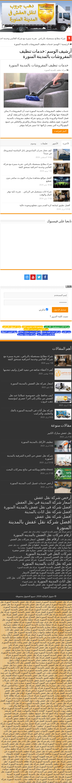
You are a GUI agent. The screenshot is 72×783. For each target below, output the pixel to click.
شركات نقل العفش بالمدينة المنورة (25, 557)
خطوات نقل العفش (29, 545)
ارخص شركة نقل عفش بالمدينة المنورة (56, 532)
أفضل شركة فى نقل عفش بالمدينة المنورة (37, 507)
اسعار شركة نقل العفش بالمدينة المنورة (32, 383)
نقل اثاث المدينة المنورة (54, 581)
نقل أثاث (21, 577)
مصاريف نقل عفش (35, 577)
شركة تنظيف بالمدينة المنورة (55, 70)
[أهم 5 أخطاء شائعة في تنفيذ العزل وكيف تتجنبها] (63, 374)
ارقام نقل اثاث (65, 539)
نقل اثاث (11, 577)
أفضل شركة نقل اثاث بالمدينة (48, 511)
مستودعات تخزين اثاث (32, 327)
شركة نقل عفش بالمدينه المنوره (59, 575)
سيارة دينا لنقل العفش (63, 550)
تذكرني (42, 309)
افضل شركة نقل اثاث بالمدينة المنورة (43, 542)
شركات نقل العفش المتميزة (57, 557)
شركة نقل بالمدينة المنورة (27, 567)
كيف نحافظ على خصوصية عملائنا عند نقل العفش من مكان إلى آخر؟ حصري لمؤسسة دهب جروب (30, 398)
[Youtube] (33, 277)
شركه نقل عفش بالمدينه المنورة (59, 578)
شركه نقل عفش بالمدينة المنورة (33, 575)
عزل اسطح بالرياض (11, 327)
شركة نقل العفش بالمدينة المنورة (54, 567)
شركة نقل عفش (63, 570)
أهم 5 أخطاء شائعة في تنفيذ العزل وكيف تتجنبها (28, 369)
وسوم (33, 143)
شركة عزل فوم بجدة (51, 332)
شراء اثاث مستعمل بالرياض (57, 327)
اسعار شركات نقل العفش (22, 539)
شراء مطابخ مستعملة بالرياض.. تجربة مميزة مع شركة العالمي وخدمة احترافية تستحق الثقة (28, 358)
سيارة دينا (21, 548)
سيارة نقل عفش (45, 550)
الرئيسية (65, 44)
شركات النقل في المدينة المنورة (48, 554)
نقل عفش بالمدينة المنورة (32, 584)
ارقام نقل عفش (48, 539)
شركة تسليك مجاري (26, 334)
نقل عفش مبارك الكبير (59, 433)
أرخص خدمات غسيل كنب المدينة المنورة (31, 483)
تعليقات (44, 143)
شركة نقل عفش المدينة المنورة (41, 570)
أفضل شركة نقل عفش (53, 516)
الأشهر (55, 143)
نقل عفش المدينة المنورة (59, 584)
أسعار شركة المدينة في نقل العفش (43, 502)
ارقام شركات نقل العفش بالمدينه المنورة (42, 535)
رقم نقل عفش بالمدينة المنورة (41, 547)
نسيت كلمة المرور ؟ (59, 316)
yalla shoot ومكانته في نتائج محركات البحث (29, 469)
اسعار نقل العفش (64, 542)
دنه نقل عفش (13, 545)
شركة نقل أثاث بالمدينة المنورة (46, 563)
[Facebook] (45, 277)
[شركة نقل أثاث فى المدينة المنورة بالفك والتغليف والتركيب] (63, 414)
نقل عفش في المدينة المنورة (57, 587)
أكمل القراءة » (60, 131)
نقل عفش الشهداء (29, 582)
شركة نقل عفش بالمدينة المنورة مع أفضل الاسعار (46, 572)
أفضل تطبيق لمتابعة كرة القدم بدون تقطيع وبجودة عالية (45, 205)
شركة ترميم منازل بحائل (29, 332)
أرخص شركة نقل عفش (52, 497)
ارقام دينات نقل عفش (31, 532)
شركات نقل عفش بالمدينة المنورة (54, 559)
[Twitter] (39, 277)
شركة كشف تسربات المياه (36, 329)
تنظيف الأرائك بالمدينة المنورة (37, 442)
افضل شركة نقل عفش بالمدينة (56, 545)
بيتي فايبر (66, 332)
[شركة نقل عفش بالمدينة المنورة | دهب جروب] (36, 16)
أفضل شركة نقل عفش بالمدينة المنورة (39, 524)
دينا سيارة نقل (64, 547)
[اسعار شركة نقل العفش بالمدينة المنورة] (63, 387)
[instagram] (27, 277)
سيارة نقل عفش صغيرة (24, 550)
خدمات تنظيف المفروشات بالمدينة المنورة (38, 65)
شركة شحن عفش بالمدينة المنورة (20, 559)
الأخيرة (66, 143)
